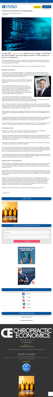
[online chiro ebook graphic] (26, 263)
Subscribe (47, 6)
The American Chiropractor (26, 320)
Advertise (37, 7)
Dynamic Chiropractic (26, 317)
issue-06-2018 (40, 187)
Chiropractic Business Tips (15, 187)
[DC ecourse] (26, 284)
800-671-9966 (28, 342)
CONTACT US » (26, 345)
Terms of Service (30, 346)
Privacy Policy (22, 346)
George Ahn (39, 74)
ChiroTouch (12, 63)
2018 (8, 187)
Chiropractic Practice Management (29, 187)
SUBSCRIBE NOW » (26, 361)
